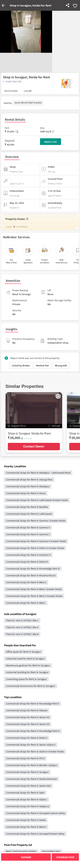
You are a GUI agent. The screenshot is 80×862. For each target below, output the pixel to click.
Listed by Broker (21, 365)
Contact (26, 857)
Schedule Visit (65, 857)
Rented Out (42, 365)
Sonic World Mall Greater (28, 102)
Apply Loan (50, 141)
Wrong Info (61, 365)
